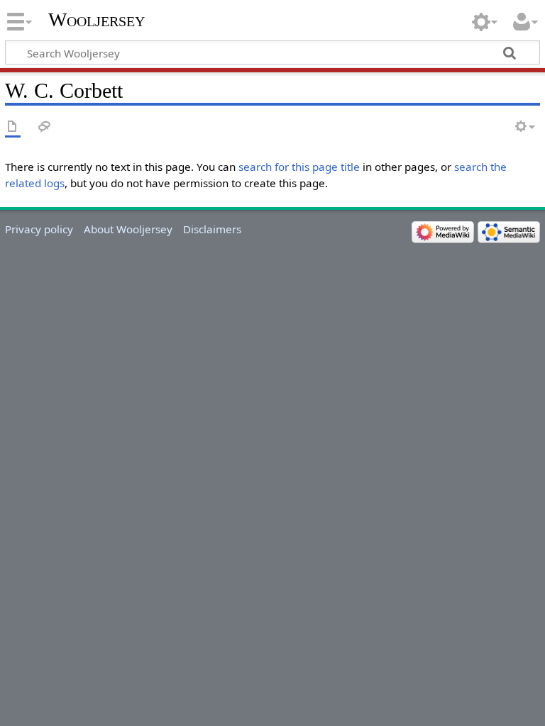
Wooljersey (96, 19)
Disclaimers (212, 229)
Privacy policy (39, 229)
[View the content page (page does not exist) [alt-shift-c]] (13, 127)
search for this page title (299, 167)
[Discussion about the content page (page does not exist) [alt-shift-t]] (45, 127)
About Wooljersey (128, 229)
